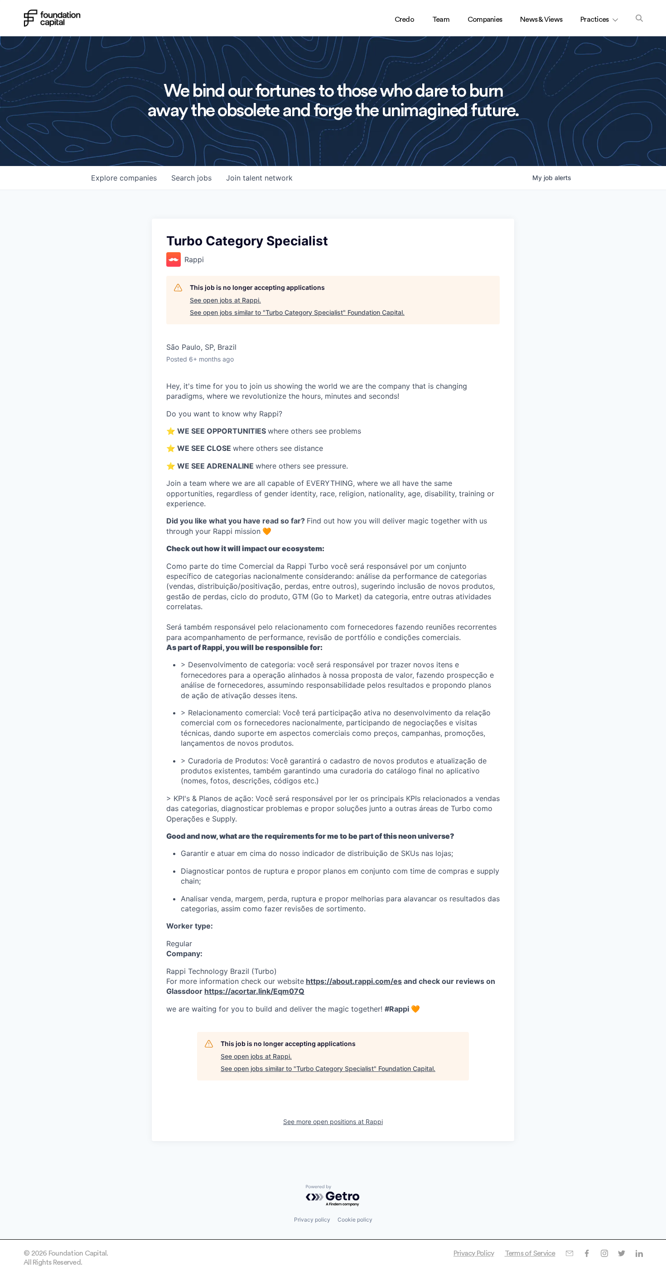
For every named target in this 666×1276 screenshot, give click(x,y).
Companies (485, 19)
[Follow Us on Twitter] (621, 1253)
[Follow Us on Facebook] (586, 1253)
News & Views (541, 19)
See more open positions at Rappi (333, 1121)
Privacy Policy (474, 1253)
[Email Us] (569, 1253)
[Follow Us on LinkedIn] (639, 1253)
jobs (191, 177)
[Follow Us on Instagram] (604, 1253)
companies (124, 177)
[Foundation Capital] (52, 18)
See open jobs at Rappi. (225, 300)
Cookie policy (355, 1219)
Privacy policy (312, 1219)
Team (440, 19)
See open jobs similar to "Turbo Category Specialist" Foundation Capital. (297, 312)
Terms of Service (530, 1253)
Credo (404, 19)
